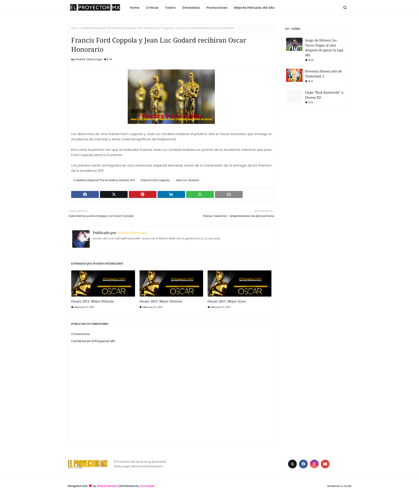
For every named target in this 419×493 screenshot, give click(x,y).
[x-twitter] (292, 464)
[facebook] (303, 464)
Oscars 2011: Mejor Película (92, 301)
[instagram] (314, 464)
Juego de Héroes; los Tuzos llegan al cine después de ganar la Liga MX (324, 47)
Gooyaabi (147, 486)
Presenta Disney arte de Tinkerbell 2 (323, 73)
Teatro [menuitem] (170, 7)
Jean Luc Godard (187, 180)
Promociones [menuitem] (216, 7)
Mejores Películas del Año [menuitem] (254, 7)
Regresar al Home (339, 486)
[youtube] (325, 464)
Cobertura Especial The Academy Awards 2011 (111, 28)
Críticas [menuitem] (152, 7)
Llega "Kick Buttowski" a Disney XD (324, 95)
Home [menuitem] (134, 7)
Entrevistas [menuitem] (191, 7)
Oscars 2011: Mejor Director (160, 301)
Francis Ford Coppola (155, 180)
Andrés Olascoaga (88, 59)
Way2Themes (107, 486)
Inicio (74, 28)
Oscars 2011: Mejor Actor (227, 301)
